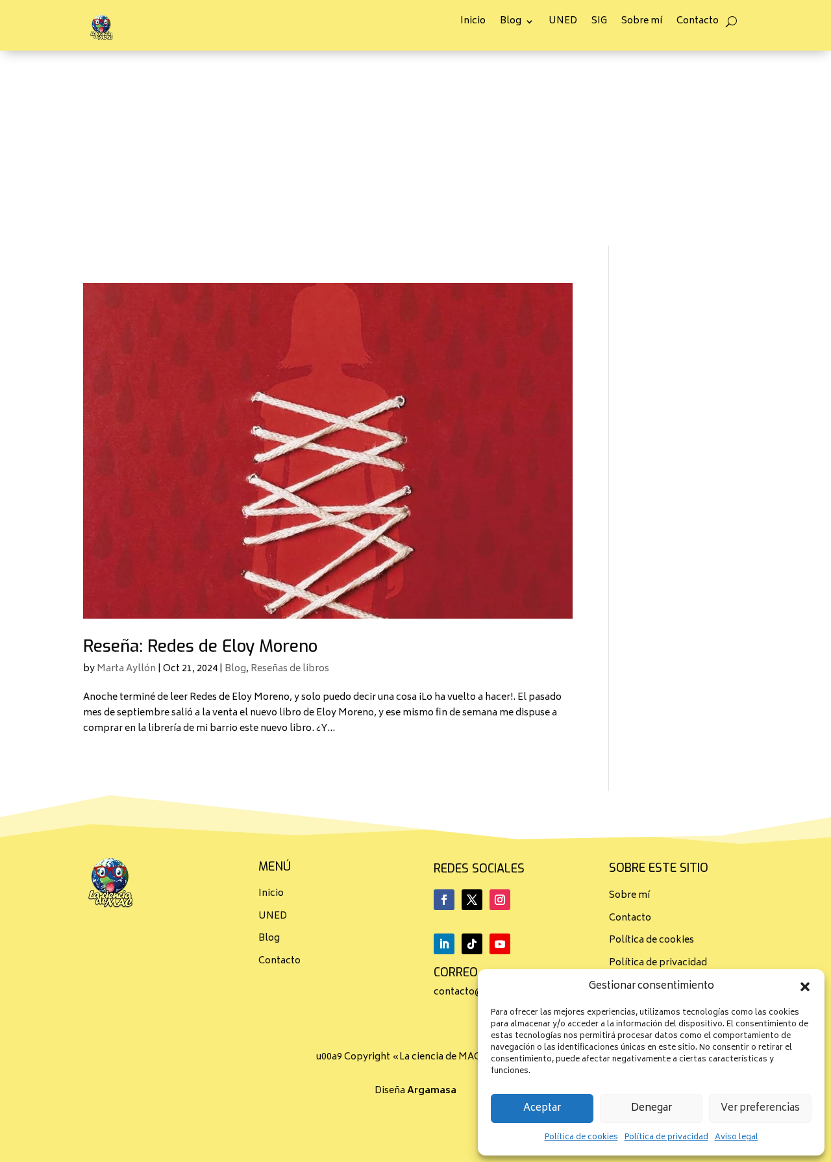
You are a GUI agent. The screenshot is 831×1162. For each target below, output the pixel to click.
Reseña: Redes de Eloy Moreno (200, 646)
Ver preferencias (760, 1108)
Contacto (697, 23)
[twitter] (472, 899)
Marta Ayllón (126, 669)
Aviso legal (736, 1137)
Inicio (473, 23)
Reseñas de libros (290, 669)
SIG (599, 23)
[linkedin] (444, 943)
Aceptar (542, 1108)
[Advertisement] (415, 148)
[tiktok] (472, 943)
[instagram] (500, 899)
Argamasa (431, 1091)
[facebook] (444, 899)
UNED (563, 23)
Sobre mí (641, 23)
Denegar (651, 1108)
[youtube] (500, 943)
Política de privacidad (666, 1137)
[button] (805, 986)
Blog (510, 23)
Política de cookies (581, 1137)
